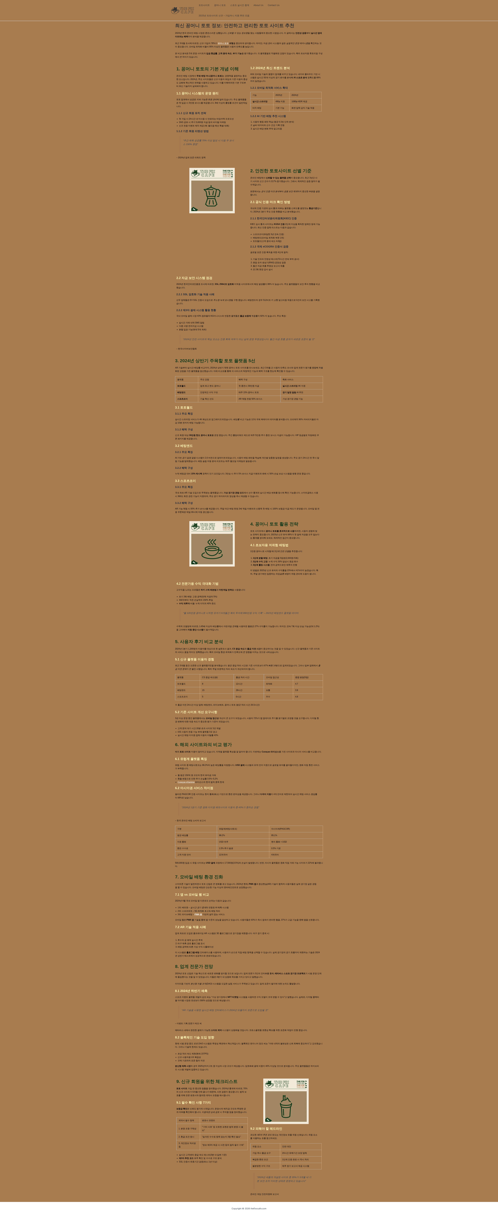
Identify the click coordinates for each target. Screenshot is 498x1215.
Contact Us (273, 5)
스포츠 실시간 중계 (239, 5)
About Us (258, 5)
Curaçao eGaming (186, 782)
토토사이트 (204, 5)
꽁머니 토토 (220, 5)
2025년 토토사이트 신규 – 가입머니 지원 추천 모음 (224, 15)
